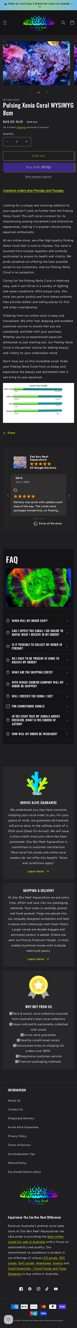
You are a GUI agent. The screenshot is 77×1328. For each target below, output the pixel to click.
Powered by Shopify (54, 1320)
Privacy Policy (17, 1136)
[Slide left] (29, 92)
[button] (5, 22)
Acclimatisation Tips (21, 1154)
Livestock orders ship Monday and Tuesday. (33, 190)
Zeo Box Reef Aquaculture (33, 1320)
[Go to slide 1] (32, 518)
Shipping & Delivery (21, 1118)
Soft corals (26, 1263)
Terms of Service (19, 1145)
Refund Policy (17, 1163)
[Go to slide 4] (41, 518)
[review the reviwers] (15, 491)
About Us (14, 1100)
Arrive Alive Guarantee (23, 1127)
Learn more (36, 871)
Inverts (58, 1263)
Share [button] (11, 433)
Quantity (8, 133)
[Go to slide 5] (44, 518)
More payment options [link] (38, 176)
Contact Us (15, 1109)
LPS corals (49, 1258)
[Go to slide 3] (38, 518)
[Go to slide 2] (35, 518)
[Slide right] (47, 92)
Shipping (21, 127)
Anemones (43, 1263)
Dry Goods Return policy (24, 1172)
